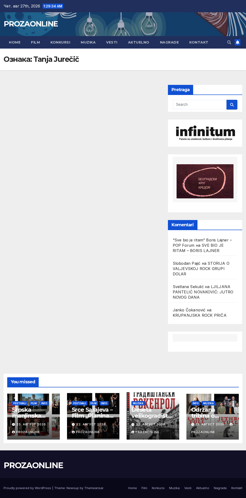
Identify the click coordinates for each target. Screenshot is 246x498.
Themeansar (93, 488)
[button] (229, 42)
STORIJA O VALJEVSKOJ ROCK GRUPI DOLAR (201, 268)
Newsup (73, 488)
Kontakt (199, 42)
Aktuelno (138, 42)
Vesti (111, 42)
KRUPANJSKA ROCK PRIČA (200, 315)
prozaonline (28, 432)
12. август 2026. (211, 424)
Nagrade (169, 42)
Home (14, 42)
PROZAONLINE (31, 23)
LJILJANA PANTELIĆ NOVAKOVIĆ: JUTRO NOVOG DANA (203, 292)
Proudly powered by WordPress (28, 488)
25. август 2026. (32, 424)
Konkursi (60, 42)
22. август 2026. (91, 424)
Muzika (88, 42)
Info (44, 403)
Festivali (19, 403)
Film (35, 42)
